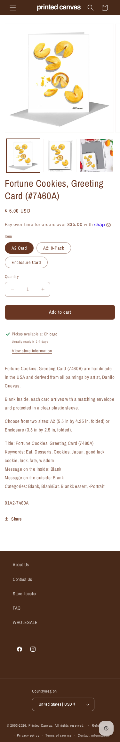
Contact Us (22, 579)
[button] (13, 8)
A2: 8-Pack (53, 248)
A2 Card (19, 248)
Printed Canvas (40, 725)
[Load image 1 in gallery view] (23, 155)
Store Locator (25, 593)
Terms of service (58, 735)
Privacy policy (28, 735)
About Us (21, 564)
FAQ (17, 608)
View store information (32, 351)
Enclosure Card (26, 262)
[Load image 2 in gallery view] (60, 155)
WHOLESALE (25, 622)
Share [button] (16, 519)
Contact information (93, 735)
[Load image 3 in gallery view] (96, 155)
